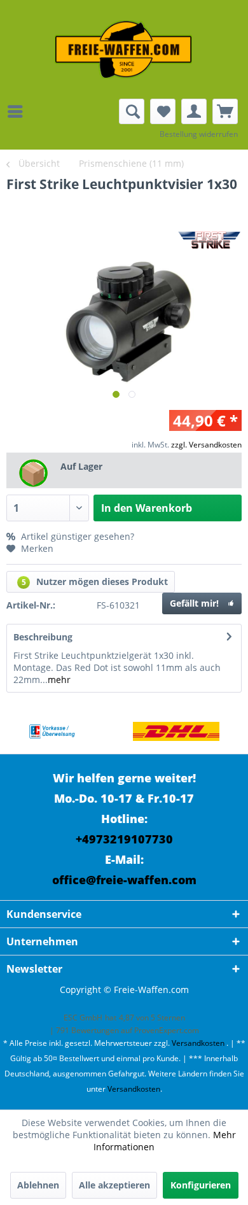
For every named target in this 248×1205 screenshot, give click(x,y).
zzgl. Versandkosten (206, 444)
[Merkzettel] (163, 111)
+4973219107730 (124, 839)
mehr (59, 679)
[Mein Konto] (194, 111)
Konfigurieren (200, 1185)
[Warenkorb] (225, 111)
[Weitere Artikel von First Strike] (209, 240)
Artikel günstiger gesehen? (76, 536)
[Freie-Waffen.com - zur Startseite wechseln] (124, 49)
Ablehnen (38, 1185)
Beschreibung (42, 637)
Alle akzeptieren (114, 1185)
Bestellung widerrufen (199, 134)
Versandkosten (198, 1043)
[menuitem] (18, 111)
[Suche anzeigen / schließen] (131, 111)
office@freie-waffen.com (124, 879)
